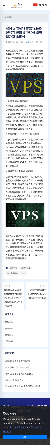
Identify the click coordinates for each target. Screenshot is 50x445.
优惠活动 (9, 341)
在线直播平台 (12, 273)
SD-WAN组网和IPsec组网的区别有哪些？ (23, 386)
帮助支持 (9, 322)
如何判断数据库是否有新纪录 (17, 361)
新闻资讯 (29, 42)
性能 (23, 273)
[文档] (42, 4)
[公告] (39, 4)
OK (25, 437)
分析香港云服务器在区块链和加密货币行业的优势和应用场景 (37, 294)
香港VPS (13, 268)
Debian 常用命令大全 (14, 380)
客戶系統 (8, 17)
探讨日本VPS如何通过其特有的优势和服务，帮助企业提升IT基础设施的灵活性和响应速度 (13, 298)
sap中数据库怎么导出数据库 (17, 367)
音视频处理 (25, 268)
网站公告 (9, 328)
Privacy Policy (18, 427)
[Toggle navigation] (4, 4)
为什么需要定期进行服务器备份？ (19, 373)
